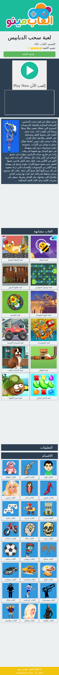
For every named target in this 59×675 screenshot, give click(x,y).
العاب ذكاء (40, 44)
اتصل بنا (39, 672)
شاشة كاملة (28, 54)
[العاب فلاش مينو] (29, 15)
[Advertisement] (29, 206)
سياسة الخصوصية (24, 672)
